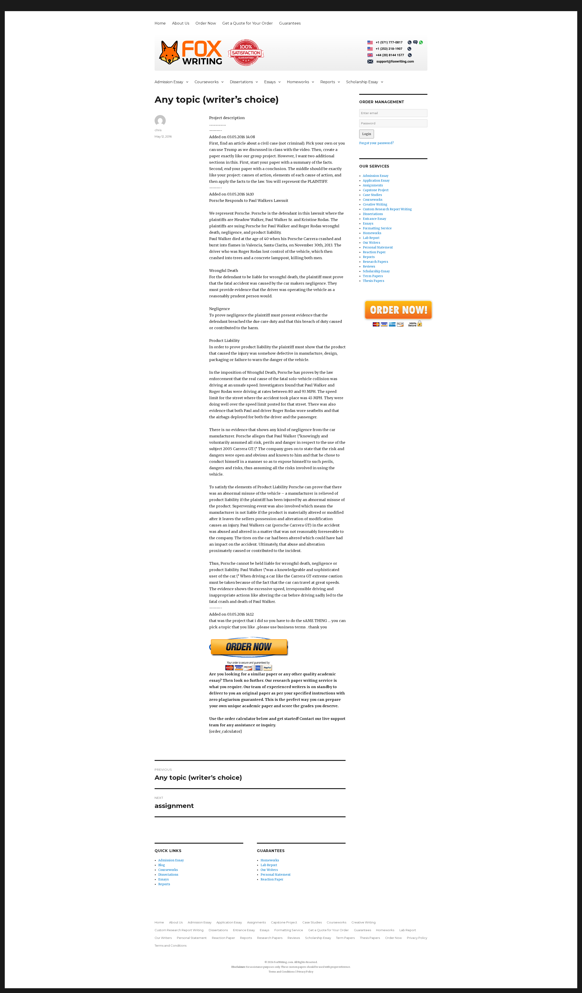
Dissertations (241, 82)
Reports (327, 82)
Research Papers (375, 262)
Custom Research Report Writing (387, 209)
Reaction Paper (272, 879)
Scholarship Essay (362, 82)
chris (158, 130)
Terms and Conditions (170, 945)
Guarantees (290, 23)
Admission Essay (169, 82)
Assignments (373, 185)
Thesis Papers (373, 281)
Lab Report (269, 865)
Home (160, 23)
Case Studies (372, 195)
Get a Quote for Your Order (247, 23)
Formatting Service (377, 228)
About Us (180, 23)
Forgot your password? (376, 143)
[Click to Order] (277, 654)
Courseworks (206, 82)
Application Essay (376, 181)
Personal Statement (276, 875)
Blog (161, 865)
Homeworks (298, 82)
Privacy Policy (417, 938)
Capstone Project (376, 190)
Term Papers (373, 276)
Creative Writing (375, 204)
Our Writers (269, 870)
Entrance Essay (374, 219)
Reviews (369, 266)
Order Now (206, 23)
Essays (270, 82)
